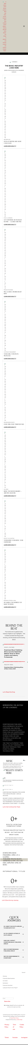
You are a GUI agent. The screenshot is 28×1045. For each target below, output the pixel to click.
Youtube (15, 1037)
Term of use (14, 1027)
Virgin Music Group (14, 1018)
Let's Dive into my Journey (10, 900)
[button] (24, 26)
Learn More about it (10, 146)
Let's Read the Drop (9, 692)
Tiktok (7, 1037)
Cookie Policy (22, 1026)
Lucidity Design (19, 1019)
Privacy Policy (7, 1026)
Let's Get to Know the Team (11, 807)
